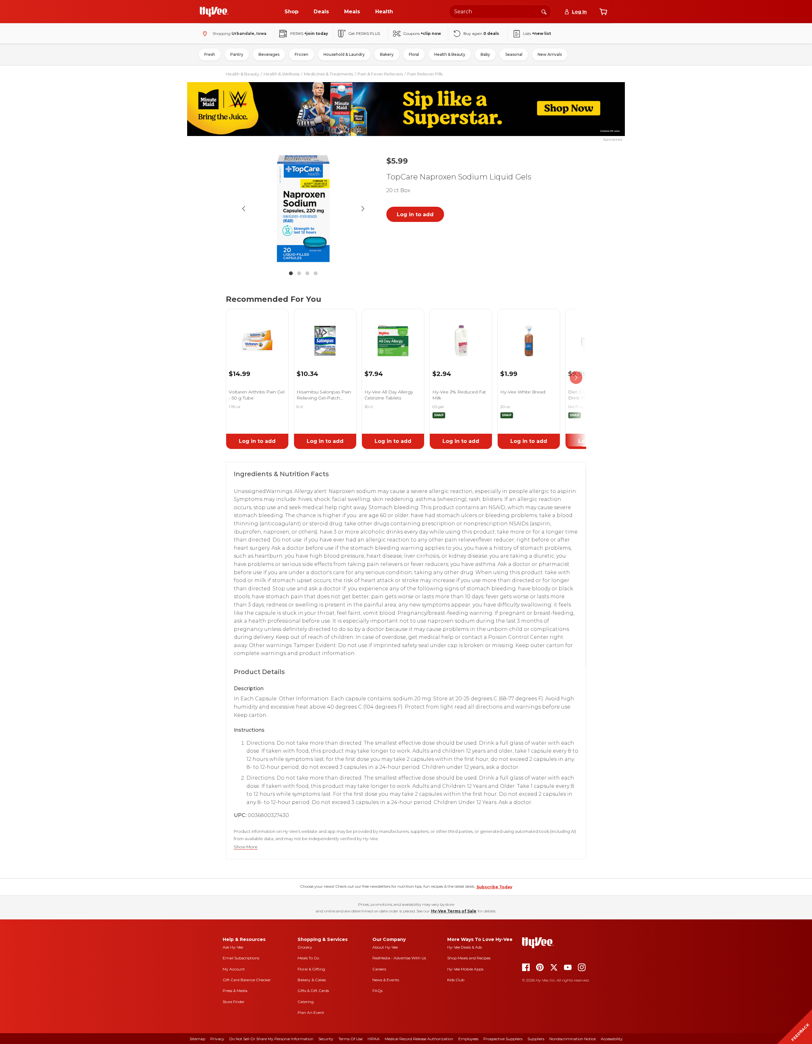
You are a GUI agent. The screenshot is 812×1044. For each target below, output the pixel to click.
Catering (306, 1001)
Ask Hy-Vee (233, 947)
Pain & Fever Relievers (380, 73)
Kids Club (455, 979)
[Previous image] (243, 208)
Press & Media (235, 990)
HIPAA (374, 1038)
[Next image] (363, 208)
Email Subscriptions (241, 958)
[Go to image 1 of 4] (291, 273)
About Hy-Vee (385, 947)
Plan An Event (311, 1012)
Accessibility (612, 1038)
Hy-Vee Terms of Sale (453, 911)
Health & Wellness (281, 73)
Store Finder (234, 1001)
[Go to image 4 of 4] (315, 273)
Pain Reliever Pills (424, 73)
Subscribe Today (494, 887)
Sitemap (197, 1038)
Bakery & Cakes (312, 979)
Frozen (301, 54)
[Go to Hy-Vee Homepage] (214, 12)
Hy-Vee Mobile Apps (465, 969)
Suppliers (535, 1038)
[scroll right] (576, 378)
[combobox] (500, 11)
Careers (379, 969)
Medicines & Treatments (328, 73)
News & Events (385, 979)
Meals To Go (308, 958)
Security (325, 1038)
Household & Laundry (344, 54)
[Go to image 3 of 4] (307, 273)
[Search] (544, 11)
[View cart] (603, 11)
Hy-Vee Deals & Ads (464, 947)
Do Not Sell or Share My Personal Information (271, 1038)
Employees (468, 1038)
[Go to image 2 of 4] (299, 273)
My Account (234, 969)
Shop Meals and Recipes (468, 958)
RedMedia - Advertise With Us (399, 958)
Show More (246, 847)
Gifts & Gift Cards (313, 990)
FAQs (377, 990)
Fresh (209, 54)
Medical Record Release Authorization (419, 1038)
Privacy (217, 1038)
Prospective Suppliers (502, 1038)
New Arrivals (550, 54)
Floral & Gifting (311, 969)
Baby (485, 54)
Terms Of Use (350, 1038)
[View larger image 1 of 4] (303, 208)
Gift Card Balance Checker (247, 979)
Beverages (269, 54)
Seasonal (513, 54)
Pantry (236, 54)
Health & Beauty (449, 54)
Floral (414, 54)
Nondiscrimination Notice (572, 1038)
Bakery (387, 54)
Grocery (305, 947)
